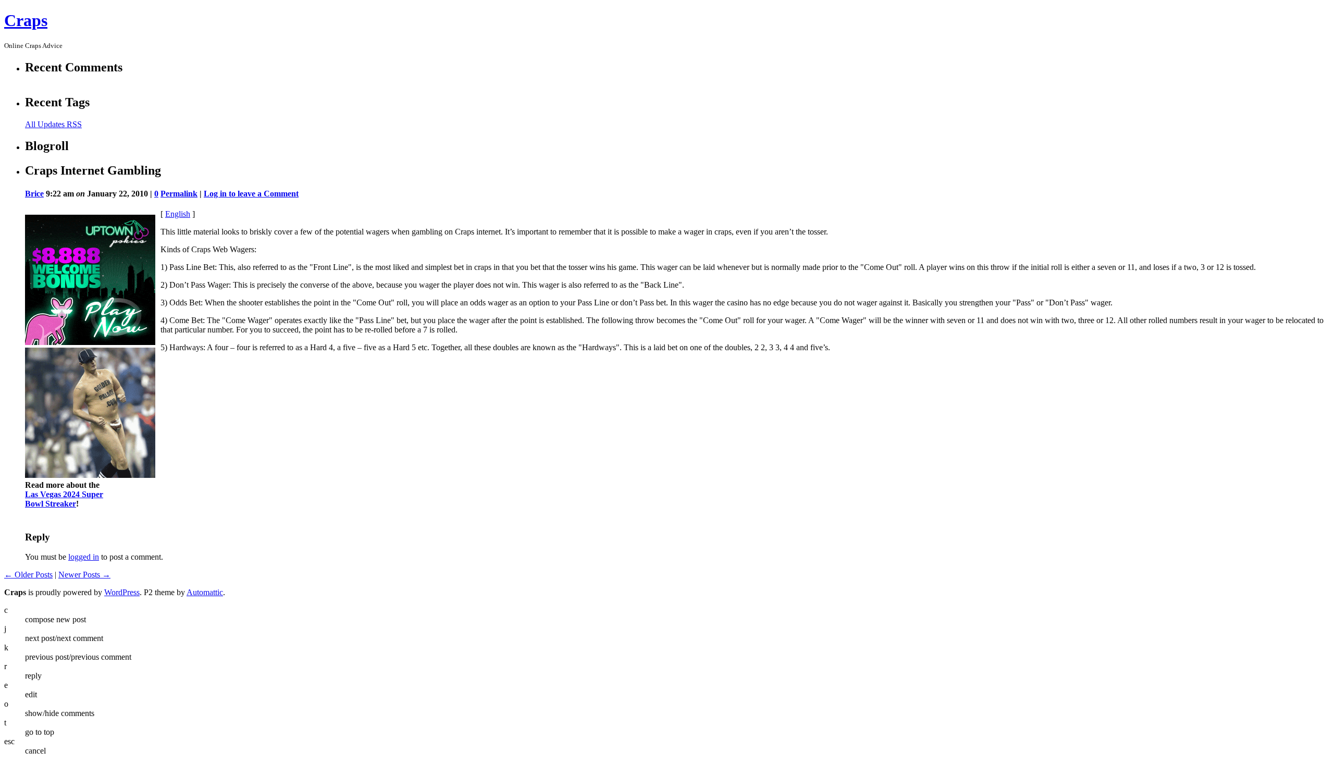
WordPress (122, 592)
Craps (25, 20)
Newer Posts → (84, 574)
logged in (83, 556)
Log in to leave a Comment (251, 193)
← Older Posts (28, 574)
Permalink (178, 193)
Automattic (205, 592)
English (177, 214)
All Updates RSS (53, 124)
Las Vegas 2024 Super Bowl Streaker (64, 499)
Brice (34, 193)
